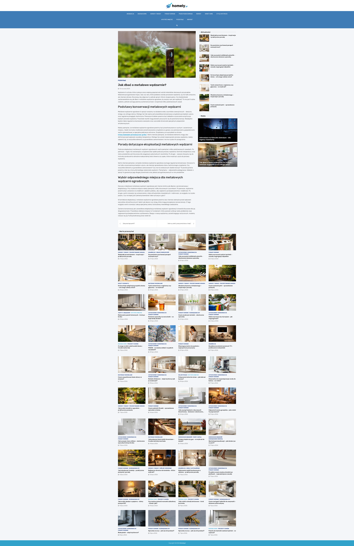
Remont (198, 14)
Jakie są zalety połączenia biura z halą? (179, 223)
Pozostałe (180, 19)
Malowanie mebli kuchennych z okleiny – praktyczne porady (189, 471)
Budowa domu (142, 14)
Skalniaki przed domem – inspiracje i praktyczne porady (223, 36)
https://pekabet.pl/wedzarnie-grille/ (132, 135)
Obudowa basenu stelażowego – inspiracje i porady (222, 96)
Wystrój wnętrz (167, 19)
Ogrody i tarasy (155, 14)
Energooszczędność (185, 437)
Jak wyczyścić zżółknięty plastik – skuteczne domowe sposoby (222, 56)
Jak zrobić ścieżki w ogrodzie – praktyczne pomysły (129, 409)
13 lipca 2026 (184, 443)
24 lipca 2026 (184, 290)
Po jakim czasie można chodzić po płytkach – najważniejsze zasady (221, 473)
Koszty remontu (123, 283)
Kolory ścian (182, 375)
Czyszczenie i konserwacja (187, 252)
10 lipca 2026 (123, 505)
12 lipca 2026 (123, 474)
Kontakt (190, 19)
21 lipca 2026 (123, 350)
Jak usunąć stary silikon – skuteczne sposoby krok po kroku (131, 442)
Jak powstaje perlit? (129, 223)
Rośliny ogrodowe (166, 468)
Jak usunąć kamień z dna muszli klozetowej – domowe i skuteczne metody (190, 411)
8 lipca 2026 (123, 535)
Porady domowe (170, 14)
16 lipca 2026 (154, 412)
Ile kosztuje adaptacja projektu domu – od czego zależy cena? (221, 76)
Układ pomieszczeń (162, 252)
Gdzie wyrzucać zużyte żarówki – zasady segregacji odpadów (222, 66)
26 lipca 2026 (184, 260)
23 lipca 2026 (123, 319)
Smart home (209, 14)
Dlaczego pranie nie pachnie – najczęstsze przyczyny (189, 347)
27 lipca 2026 (123, 259)
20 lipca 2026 (154, 352)
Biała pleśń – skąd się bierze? (128, 532)
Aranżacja (130, 14)
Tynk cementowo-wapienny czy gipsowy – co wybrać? (221, 86)
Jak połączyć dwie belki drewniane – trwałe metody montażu (161, 440)
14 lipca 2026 (154, 443)
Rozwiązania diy (194, 312)
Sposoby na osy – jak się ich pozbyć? (161, 531)
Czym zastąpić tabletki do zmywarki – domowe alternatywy (222, 502)
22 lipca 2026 (184, 319)
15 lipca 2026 (214, 414)
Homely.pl (182, 543)
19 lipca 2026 (214, 350)
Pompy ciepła (197, 437)
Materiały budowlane (155, 283)
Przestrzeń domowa (186, 14)
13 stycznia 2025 (124, 88)
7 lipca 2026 (183, 533)
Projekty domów (132, 344)
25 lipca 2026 (123, 290)
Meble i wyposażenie (193, 468)
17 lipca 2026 (214, 383)
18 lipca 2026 (154, 383)
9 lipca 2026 (183, 505)
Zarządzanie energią (216, 439)
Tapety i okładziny (124, 312)
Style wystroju (221, 14)
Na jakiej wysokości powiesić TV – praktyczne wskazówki (221, 347)
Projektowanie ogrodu (137, 252)
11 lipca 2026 (184, 474)
